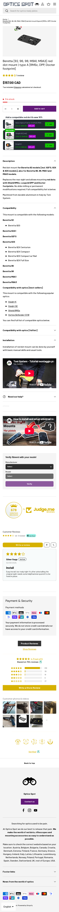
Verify (29, 484)
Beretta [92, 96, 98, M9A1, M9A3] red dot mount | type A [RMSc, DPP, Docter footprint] (29, 21)
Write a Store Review (29, 687)
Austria (16, 847)
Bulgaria (34, 847)
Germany (42, 850)
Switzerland (25, 860)
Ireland (15, 854)
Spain (6, 860)
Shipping (17, 87)
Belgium (25, 847)
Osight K (18, 144)
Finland (25, 850)
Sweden (14, 860)
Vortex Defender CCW (18, 314)
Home (5, 19)
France (33, 850)
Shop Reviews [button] (29, 649)
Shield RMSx (14, 310)
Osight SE (13, 306)
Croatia (51, 847)
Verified (32, 751)
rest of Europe (43, 860)
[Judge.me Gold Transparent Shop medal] (34, 741)
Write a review (23, 545)
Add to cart (39, 108)
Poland (30, 857)
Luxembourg (49, 854)
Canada (43, 847)
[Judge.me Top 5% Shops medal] (50, 741)
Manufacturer (11, 462)
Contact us (30, 801)
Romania (48, 857)
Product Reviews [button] (29, 643)
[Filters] (47, 545)
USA (53, 860)
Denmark (8, 850)
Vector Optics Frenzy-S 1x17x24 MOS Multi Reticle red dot (29, 123)
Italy (22, 854)
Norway (22, 857)
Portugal (39, 857)
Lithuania (37, 854)
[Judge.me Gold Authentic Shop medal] (26, 741)
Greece (51, 850)
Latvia (28, 854)
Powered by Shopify (25, 905)
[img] (29, 658)
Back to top (29, 763)
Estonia (17, 850)
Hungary (7, 854)
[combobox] (29, 10)
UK (33, 860)
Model (8, 472)
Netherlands (12, 857)
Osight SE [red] (21, 133)
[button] (9, 75)
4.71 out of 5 (37, 659)
